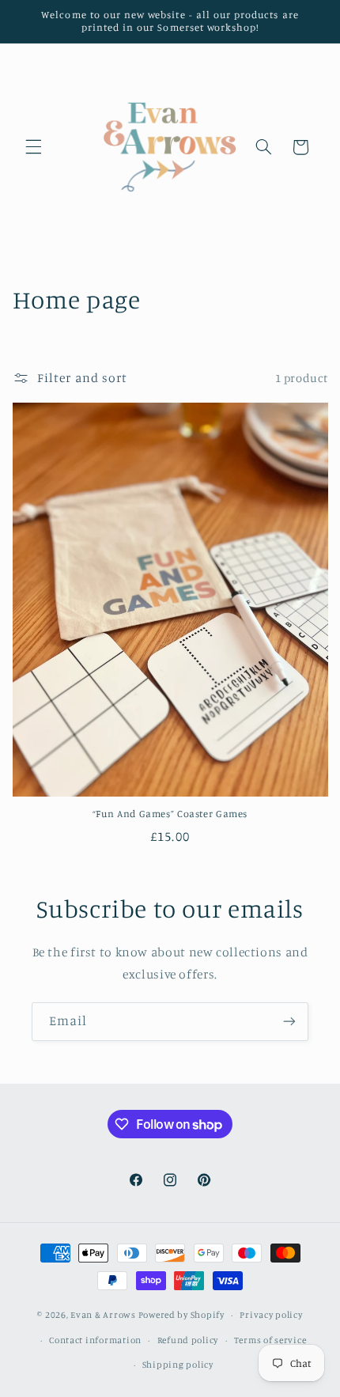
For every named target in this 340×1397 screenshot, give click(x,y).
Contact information (95, 1340)
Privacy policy (271, 1314)
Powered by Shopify (181, 1314)
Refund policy (188, 1340)
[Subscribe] (289, 1021)
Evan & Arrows (103, 1314)
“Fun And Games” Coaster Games (170, 814)
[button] (33, 147)
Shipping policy (177, 1364)
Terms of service (270, 1340)
